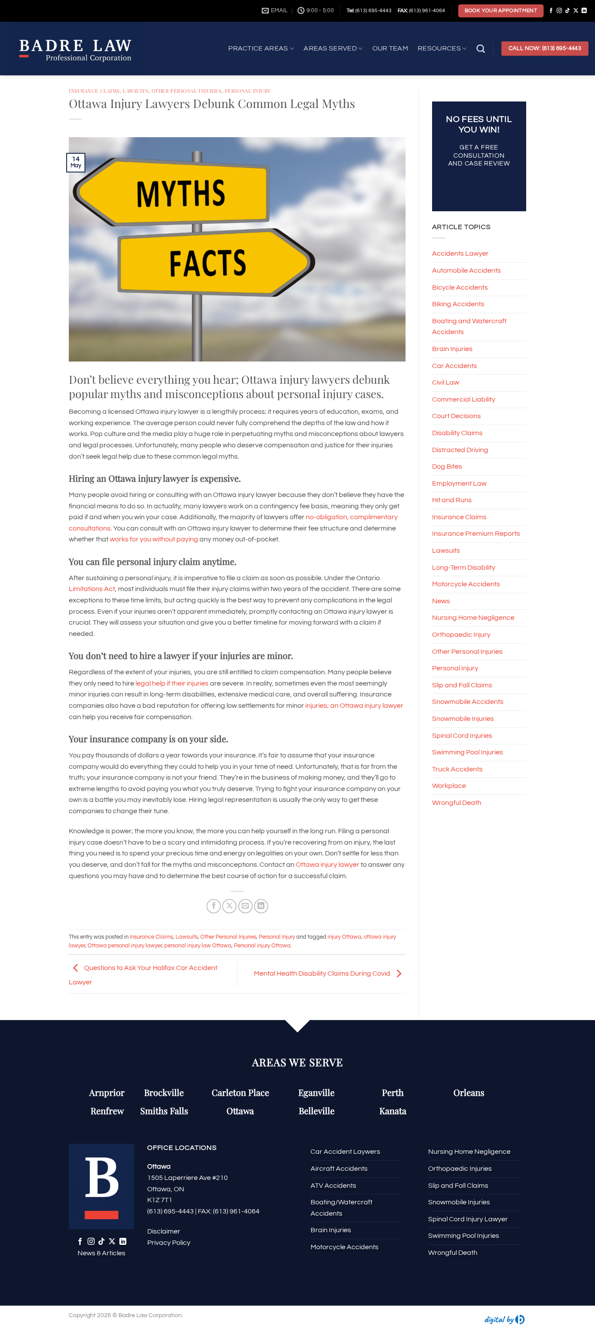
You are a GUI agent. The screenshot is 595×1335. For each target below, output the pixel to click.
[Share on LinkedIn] (261, 906)
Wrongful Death (456, 802)
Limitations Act (92, 588)
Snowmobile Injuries (463, 718)
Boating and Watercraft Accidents (469, 327)
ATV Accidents (333, 1185)
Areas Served (330, 48)
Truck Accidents (457, 769)
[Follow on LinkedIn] (584, 11)
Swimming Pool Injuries (467, 752)
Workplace (449, 785)
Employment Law (459, 483)
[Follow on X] (575, 11)
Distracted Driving (460, 449)
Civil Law (445, 382)
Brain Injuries (452, 348)
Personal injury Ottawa (262, 946)
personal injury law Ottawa (197, 946)
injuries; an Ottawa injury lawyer (354, 705)
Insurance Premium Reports (476, 533)
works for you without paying (154, 539)
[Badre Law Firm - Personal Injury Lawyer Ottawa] (87, 48)
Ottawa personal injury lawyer (125, 946)
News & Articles (101, 1253)
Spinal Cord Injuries (462, 735)
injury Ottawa (344, 937)
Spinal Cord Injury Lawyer (468, 1219)
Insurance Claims (94, 91)
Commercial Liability (463, 399)
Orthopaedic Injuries (460, 1168)
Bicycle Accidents (460, 287)
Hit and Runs (452, 500)
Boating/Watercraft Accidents (341, 1208)
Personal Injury (247, 91)
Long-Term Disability (463, 567)
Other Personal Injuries (187, 91)
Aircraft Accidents (339, 1168)
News (441, 601)
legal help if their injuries (172, 683)
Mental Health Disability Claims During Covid (323, 973)
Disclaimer (163, 1231)
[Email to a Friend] (245, 906)
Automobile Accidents (466, 270)
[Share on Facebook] (213, 906)
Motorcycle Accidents (466, 584)
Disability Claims (457, 432)
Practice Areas (258, 48)
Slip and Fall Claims (462, 685)
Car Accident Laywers (345, 1151)
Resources (439, 48)
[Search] (481, 48)
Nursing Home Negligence (473, 617)
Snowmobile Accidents (468, 701)
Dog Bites (447, 466)
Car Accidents (454, 365)
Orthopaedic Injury (461, 634)
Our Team (390, 48)
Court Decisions (456, 415)
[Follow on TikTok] (567, 11)
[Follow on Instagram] (559, 11)
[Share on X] (229, 906)
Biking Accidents (458, 304)
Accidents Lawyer (460, 253)
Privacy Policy (168, 1242)
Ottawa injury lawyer (327, 864)
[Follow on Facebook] (551, 11)
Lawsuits (135, 91)
